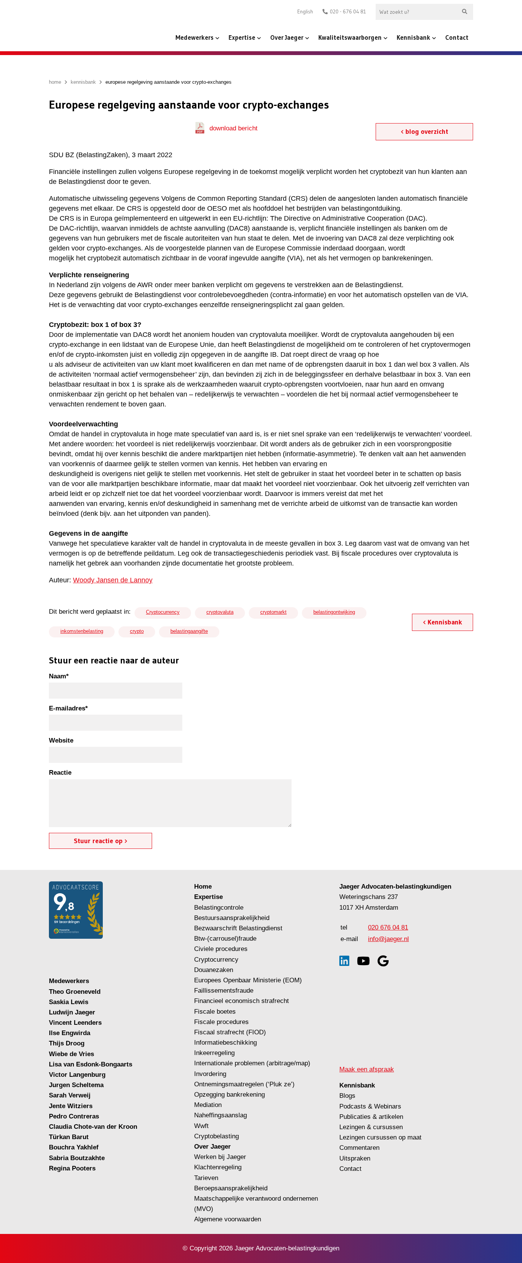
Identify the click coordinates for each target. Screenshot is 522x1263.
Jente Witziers (70, 1106)
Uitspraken (354, 1158)
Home (203, 886)
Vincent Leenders (75, 1022)
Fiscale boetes (215, 1011)
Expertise (242, 37)
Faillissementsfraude (223, 990)
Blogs (347, 1095)
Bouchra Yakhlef (74, 1147)
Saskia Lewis (68, 1002)
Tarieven (206, 1178)
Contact (457, 37)
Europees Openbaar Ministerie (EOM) (248, 980)
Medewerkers (194, 37)
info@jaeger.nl (388, 939)
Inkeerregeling (214, 1053)
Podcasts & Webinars (370, 1106)
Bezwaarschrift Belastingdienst (238, 928)
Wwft (201, 1126)
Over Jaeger (286, 37)
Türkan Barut (69, 1137)
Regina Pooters (72, 1168)
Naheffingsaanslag (220, 1115)
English (305, 11)
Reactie (60, 772)
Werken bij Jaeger (220, 1157)
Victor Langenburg (77, 1074)
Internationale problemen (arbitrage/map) (252, 1063)
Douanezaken (213, 970)
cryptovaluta (219, 612)
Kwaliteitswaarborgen (350, 37)
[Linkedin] (344, 961)
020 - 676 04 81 (348, 11)
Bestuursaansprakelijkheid (231, 918)
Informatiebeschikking (225, 1042)
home (55, 82)
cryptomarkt (273, 612)
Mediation (208, 1105)
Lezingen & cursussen (371, 1127)
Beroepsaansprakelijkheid (230, 1188)
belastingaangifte (189, 631)
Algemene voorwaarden (227, 1219)
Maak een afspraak (366, 1069)
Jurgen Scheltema (76, 1085)
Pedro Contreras (74, 1116)
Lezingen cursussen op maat (380, 1137)
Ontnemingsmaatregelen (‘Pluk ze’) (245, 1084)
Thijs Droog (66, 1043)
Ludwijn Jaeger (72, 1012)
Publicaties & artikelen (371, 1116)
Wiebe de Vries (71, 1054)
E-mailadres (68, 708)
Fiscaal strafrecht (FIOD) (230, 1032)
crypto (137, 631)
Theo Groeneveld (75, 991)
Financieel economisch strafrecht (241, 1001)
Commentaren (359, 1147)
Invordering (210, 1074)
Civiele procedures (221, 949)
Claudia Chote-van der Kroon (93, 1126)
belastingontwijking (334, 612)
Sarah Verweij (70, 1095)
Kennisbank (413, 37)
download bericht (233, 128)
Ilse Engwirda (69, 1033)
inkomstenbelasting (81, 631)
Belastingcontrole (218, 907)
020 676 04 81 (388, 927)
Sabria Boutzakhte (77, 1158)
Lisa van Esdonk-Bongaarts (90, 1064)
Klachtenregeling (218, 1167)
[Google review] (383, 961)
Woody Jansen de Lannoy (112, 580)
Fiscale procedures (221, 1022)
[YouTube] (363, 961)
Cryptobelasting (216, 1136)
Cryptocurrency (163, 612)
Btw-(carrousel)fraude (225, 938)
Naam (59, 676)
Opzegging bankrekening (229, 1094)
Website (61, 740)
